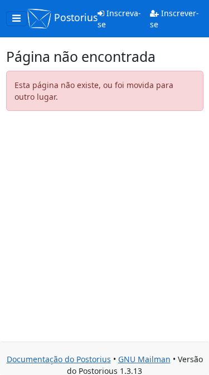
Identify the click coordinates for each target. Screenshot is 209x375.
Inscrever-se (174, 19)
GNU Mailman (144, 359)
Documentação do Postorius (59, 359)
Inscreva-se (119, 19)
